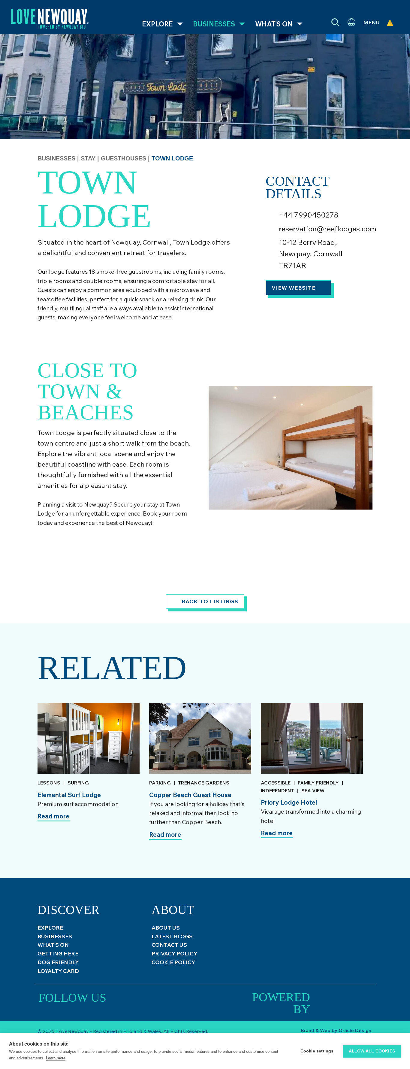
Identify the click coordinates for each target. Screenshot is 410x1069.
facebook (159, 997)
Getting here (58, 953)
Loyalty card (58, 970)
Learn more (55, 1058)
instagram (120, 997)
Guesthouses (124, 158)
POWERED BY (281, 999)
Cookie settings (317, 1051)
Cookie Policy (173, 962)
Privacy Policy (174, 953)
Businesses (214, 24)
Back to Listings (210, 601)
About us (166, 927)
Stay (89, 158)
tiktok (140, 997)
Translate (352, 22)
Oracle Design (355, 1030)
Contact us (169, 944)
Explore (157, 24)
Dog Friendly (58, 962)
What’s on (274, 24)
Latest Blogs (172, 936)
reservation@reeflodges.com (327, 228)
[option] (88, 781)
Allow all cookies (372, 1051)
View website (293, 287)
